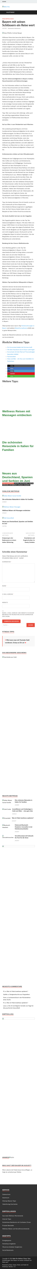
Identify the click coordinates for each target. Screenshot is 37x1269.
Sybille (5, 994)
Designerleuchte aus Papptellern (19, 994)
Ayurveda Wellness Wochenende (12, 1216)
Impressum (5, 1197)
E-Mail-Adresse (8, 594)
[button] (10, 366)
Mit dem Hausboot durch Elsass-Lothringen (21, 349)
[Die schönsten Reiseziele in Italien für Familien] (11, 496)
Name (4, 586)
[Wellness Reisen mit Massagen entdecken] (11, 507)
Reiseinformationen (21, 328)
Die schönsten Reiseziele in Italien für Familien (17, 499)
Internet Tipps (6, 1219)
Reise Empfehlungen (8, 18)
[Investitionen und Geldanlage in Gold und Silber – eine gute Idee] (6, 809)
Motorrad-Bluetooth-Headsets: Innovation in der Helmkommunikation (23, 827)
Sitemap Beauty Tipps (9, 1201)
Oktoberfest (13, 485)
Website (5, 602)
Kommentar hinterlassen (14, 28)
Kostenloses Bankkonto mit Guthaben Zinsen (16, 1222)
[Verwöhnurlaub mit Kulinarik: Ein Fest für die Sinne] (7, 836)
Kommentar (7, 562)
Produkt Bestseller (8, 1225)
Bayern (17, 483)
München (5, 485)
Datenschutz (6, 1194)
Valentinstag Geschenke (9, 1204)
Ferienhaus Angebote (9, 1243)
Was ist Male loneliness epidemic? (23, 818)
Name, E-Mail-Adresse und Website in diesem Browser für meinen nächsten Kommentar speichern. (18, 614)
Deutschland (24, 483)
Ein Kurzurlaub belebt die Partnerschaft (19, 347)
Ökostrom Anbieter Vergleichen (12, 1247)
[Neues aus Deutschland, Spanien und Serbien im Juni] (8, 518)
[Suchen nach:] (18, 625)
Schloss (20, 485)
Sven (4, 997)
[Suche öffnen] (32, 12)
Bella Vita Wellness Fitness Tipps (21, 1258)
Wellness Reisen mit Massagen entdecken (16, 510)
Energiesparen (6, 1240)
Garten (31, 483)
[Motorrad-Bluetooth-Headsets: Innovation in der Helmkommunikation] (7, 825)
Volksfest (27, 485)
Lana (4, 1006)
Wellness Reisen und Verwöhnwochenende (15, 1229)
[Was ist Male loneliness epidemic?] (6, 818)
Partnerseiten (11, 356)
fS (3, 991)
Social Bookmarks (7, 1250)
